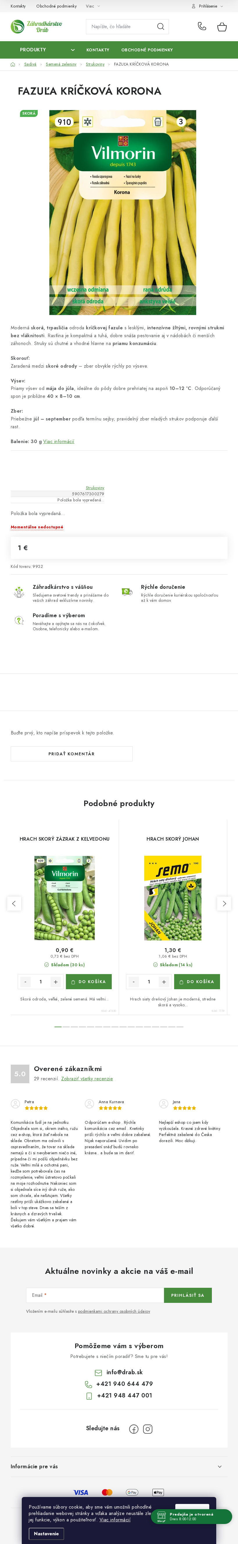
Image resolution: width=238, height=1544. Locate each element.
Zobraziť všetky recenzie (87, 1078)
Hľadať (161, 26)
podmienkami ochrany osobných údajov (114, 1311)
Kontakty (18, 6)
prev (14, 904)
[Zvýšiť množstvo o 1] (56, 982)
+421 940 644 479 (203, 27)
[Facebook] (133, 1429)
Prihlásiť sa (188, 1295)
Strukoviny (95, 488)
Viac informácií (115, 1519)
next (224, 904)
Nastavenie (46, 1533)
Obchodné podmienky (56, 6)
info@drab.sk (125, 1372)
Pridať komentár (71, 754)
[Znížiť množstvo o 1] (25, 982)
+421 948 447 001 (124, 1395)
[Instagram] (147, 1429)
